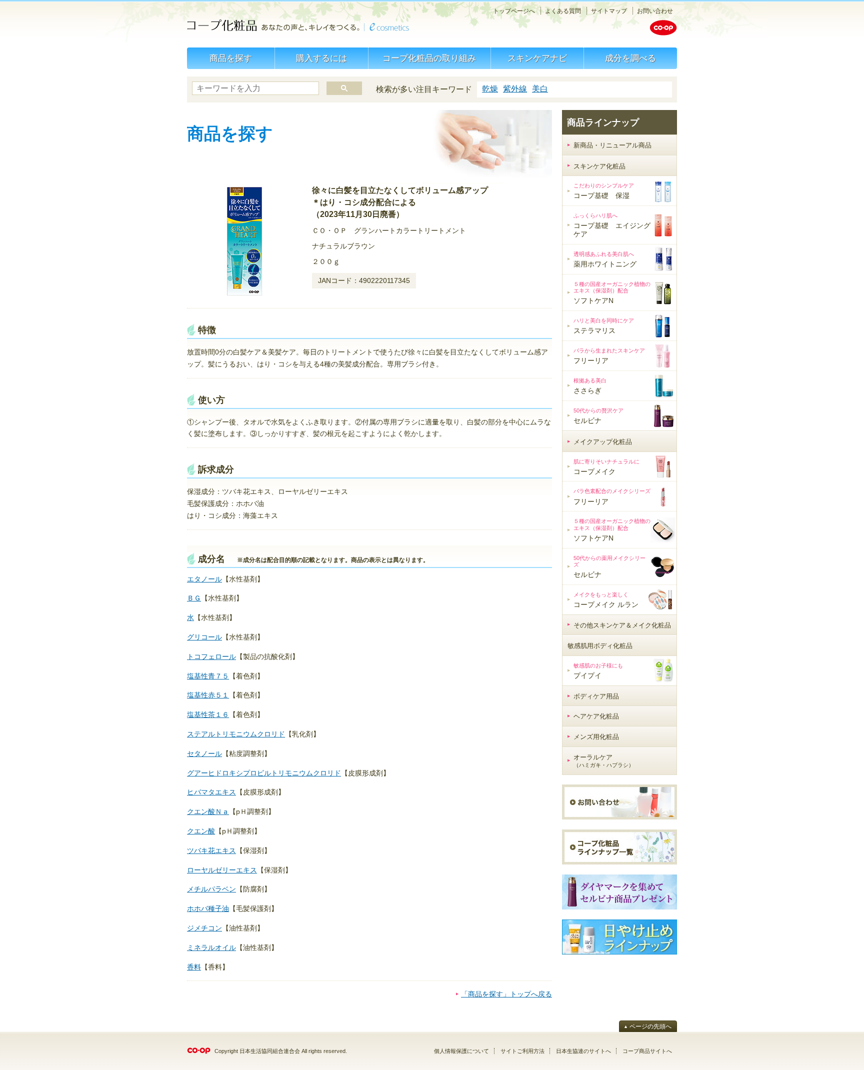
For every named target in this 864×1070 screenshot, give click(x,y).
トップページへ (514, 11)
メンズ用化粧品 (596, 736)
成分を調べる (630, 58)
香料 (194, 967)
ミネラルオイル (211, 948)
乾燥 (490, 88)
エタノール (204, 579)
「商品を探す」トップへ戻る (506, 994)
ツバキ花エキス (211, 850)
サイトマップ (609, 11)
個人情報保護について (461, 1051)
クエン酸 (201, 831)
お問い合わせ (655, 11)
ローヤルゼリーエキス (222, 870)
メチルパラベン (211, 889)
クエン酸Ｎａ (208, 812)
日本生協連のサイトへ (583, 1051)
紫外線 (515, 88)
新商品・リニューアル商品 (613, 145)
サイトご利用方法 (522, 1051)
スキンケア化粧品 (600, 166)
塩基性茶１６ (208, 714)
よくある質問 (563, 11)
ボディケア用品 (596, 696)
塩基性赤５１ (208, 695)
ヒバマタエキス (211, 792)
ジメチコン (204, 928)
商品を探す (231, 58)
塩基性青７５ (208, 676)
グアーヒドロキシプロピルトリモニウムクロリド (264, 773)
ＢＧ (194, 598)
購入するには (321, 58)
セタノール (204, 754)
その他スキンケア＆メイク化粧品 (622, 625)
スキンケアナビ (537, 58)
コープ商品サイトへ (647, 1051)
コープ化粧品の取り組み (429, 58)
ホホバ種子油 (208, 908)
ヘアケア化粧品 (596, 716)
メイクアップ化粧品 (603, 442)
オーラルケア (604, 761)
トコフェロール (211, 656)
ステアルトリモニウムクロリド (236, 734)
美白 (540, 88)
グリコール (204, 637)
